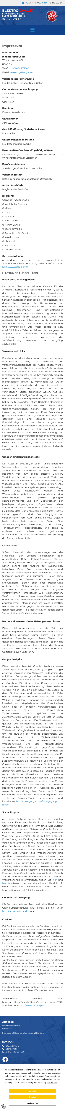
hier (54, 879)
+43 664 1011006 (12, 1046)
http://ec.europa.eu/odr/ (15, 911)
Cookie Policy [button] (46, 1079)
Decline (32, 1097)
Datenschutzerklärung (24, 1033)
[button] (32, 29)
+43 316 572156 (55, 2)
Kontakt (40, 1033)
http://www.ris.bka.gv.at (15, 266)
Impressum (7, 1033)
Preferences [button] (52, 1082)
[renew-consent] (3, 1106)
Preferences (32, 1103)
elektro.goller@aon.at (14, 1052)
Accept (32, 1091)
